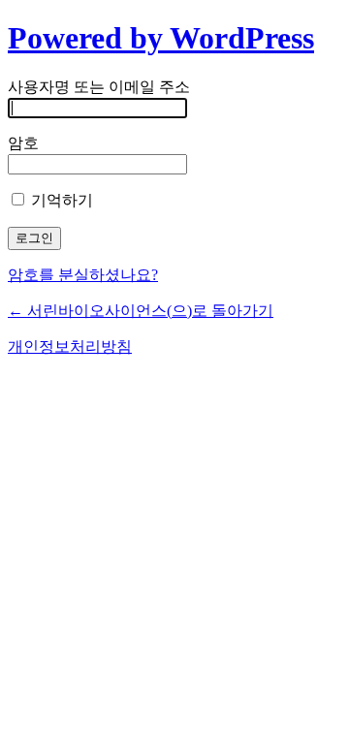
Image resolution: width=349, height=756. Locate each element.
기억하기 (60, 200)
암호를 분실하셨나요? (83, 275)
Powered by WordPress (161, 37)
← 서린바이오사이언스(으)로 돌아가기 (140, 310)
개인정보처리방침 (70, 346)
